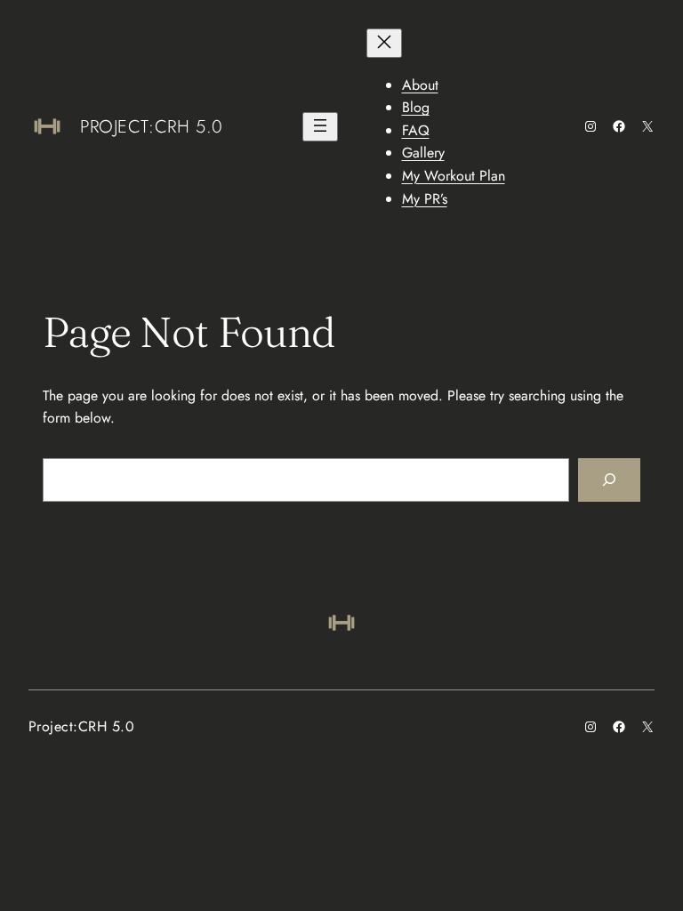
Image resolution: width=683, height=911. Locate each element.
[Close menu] (384, 43)
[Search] (609, 480)
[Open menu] (320, 126)
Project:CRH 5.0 (151, 127)
